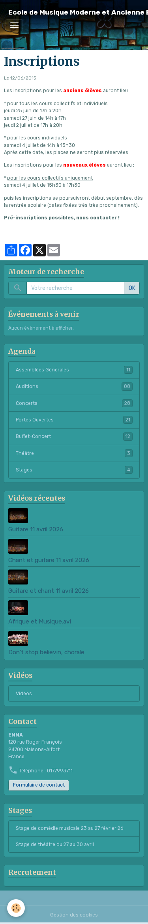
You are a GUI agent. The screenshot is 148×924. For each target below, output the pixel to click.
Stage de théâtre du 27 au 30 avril (55, 844)
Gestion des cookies (74, 915)
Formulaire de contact (39, 785)
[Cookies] (16, 908)
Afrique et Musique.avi (39, 621)
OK (132, 288)
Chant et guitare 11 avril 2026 (48, 560)
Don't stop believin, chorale (46, 652)
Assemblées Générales (73, 370)
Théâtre (73, 453)
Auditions (73, 386)
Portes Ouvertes (73, 420)
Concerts (73, 403)
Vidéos (24, 693)
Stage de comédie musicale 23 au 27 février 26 (69, 828)
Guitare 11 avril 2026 (35, 529)
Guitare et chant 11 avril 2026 (48, 590)
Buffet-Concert (73, 436)
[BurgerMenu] (14, 25)
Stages (73, 470)
